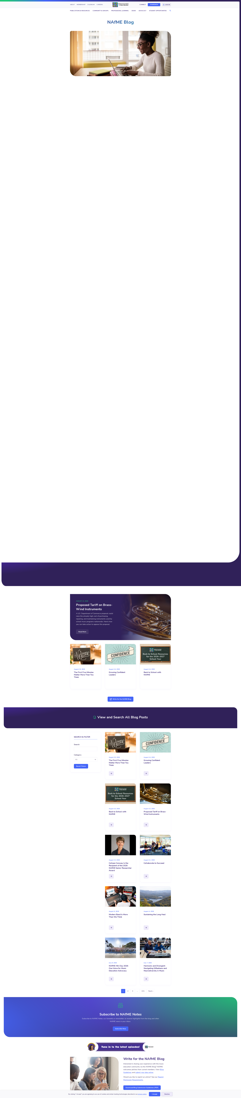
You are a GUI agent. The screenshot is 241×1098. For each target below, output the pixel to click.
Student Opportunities (158, 11)
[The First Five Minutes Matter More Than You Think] (111, 773)
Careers (100, 4)
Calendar (91, 4)
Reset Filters (81, 766)
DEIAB (134, 11)
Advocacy (142, 11)
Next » (150, 991)
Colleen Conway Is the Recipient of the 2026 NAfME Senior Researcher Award (120, 867)
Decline (167, 1094)
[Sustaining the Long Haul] (146, 927)
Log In (167, 5)
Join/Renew (154, 4)
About (72, 4)
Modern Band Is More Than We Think (118, 915)
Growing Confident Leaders (117, 673)
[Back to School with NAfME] (111, 825)
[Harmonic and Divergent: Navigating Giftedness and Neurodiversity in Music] (146, 979)
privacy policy (142, 1094)
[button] (170, 10)
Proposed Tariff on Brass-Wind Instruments (94, 607)
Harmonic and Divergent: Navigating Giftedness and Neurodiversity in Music (155, 968)
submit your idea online (144, 1072)
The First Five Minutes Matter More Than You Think (84, 674)
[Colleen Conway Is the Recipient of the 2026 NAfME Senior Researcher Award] (111, 876)
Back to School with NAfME (152, 673)
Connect (142, 4)
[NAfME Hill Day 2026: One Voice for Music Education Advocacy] (111, 979)
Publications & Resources (80, 11)
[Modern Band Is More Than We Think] (111, 927)
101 (143, 991)
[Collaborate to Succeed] (146, 876)
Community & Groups (100, 11)
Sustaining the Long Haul (155, 914)
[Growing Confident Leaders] (146, 773)
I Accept (154, 1094)
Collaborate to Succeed (154, 863)
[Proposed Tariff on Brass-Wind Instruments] (146, 825)
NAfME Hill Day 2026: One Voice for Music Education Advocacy (118, 968)
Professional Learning (120, 11)
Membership (81, 4)
